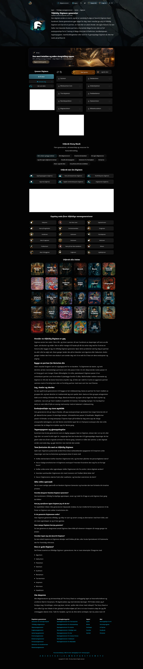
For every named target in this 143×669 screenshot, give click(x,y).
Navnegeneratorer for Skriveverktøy (67, 624)
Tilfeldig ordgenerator (38, 624)
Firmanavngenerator (38, 641)
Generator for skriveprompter (40, 621)
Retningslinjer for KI (105, 621)
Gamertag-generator (38, 633)
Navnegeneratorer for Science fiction (67, 636)
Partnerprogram (104, 624)
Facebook (102, 630)
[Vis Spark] (71, 65)
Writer (88, 624)
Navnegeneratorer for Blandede (66, 641)
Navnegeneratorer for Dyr (64, 633)
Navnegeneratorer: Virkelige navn (66, 630)
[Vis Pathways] (72, 65)
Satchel (88, 633)
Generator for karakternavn (40, 644)
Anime (76, 10)
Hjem (52, 10)
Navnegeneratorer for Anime (65, 627)
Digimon (82, 10)
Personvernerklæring (58, 652)
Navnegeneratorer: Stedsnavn (65, 639)
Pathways (89, 627)
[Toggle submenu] (114, 3)
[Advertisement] (42, 99)
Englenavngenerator (37, 630)
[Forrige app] (108, 50)
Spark (88, 621)
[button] (41, 76)
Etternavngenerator (37, 636)
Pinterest (102, 633)
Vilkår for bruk (67, 652)
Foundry (88, 630)
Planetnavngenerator (38, 647)
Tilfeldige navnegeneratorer (64, 10)
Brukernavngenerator (38, 639)
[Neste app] (111, 50)
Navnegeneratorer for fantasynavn (67, 621)
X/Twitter (102, 627)
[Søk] (81, 3)
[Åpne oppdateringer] (84, 3)
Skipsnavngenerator (37, 627)
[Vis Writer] (70, 65)
